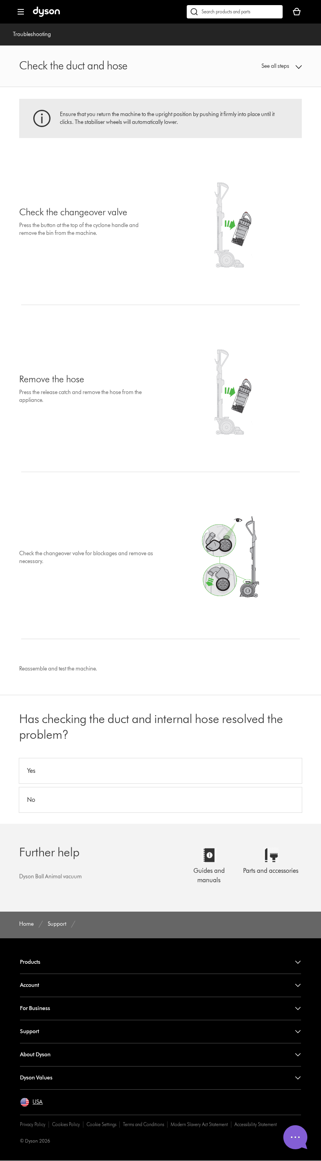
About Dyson (35, 1054)
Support (29, 1031)
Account (29, 985)
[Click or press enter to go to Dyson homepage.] (46, 15)
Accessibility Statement (255, 1124)
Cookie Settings (101, 1124)
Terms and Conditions (143, 1124)
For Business (35, 1008)
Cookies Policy (66, 1124)
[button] (276, 66)
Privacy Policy (32, 1124)
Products (30, 962)
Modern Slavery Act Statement (199, 1124)
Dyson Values (36, 1077)
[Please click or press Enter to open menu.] (21, 12)
